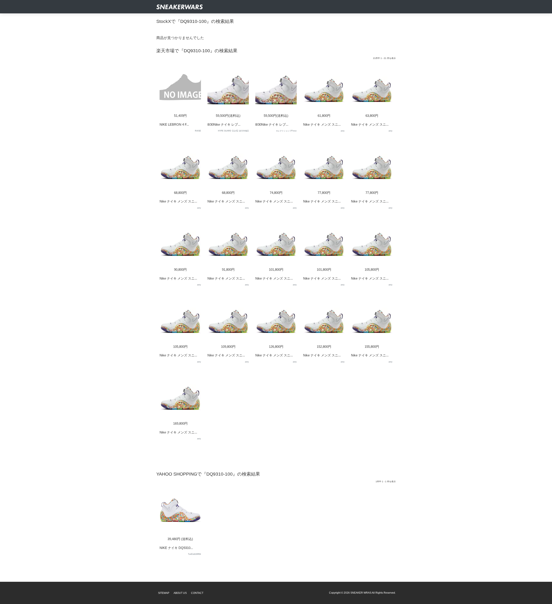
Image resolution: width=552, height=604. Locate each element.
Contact (197, 593)
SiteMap (163, 593)
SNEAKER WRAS (360, 592)
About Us (180, 593)
